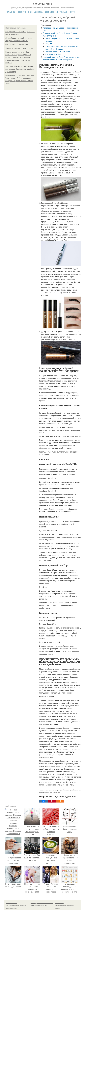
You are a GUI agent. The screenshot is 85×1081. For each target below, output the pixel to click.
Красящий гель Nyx (53, 54)
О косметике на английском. (16, 44)
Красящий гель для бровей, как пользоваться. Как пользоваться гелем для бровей (61, 58)
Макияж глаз (42, 4)
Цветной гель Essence (54, 49)
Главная (11, 11)
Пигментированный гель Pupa (57, 51)
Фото (72, 11)
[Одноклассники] (60, 801)
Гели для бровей (69, 790)
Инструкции (62, 11)
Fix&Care (49, 43)
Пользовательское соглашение (45, 903)
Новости (21, 11)
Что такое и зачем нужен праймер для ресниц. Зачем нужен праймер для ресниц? (19, 69)
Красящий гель (49, 790)
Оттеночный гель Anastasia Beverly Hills (61, 46)
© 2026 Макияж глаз (11, 903)
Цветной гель (56, 792)
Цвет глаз (49, 11)
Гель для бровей (59, 790)
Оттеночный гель (47, 792)
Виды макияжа (35, 11)
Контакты (33, 903)
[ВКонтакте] (43, 801)
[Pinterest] (52, 801)
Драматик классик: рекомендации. (19, 48)
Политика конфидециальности (39, 905)
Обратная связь (59, 903)
